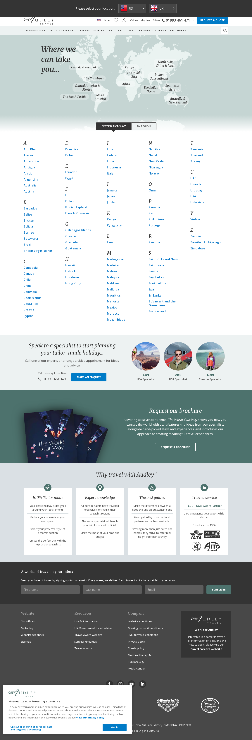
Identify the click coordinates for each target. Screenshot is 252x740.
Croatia (29, 310)
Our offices (28, 621)
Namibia (154, 149)
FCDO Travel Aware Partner (204, 506)
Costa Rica (31, 304)
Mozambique (116, 320)
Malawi (112, 271)
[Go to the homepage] (39, 20)
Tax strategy (136, 661)
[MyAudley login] (124, 20)
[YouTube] (131, 684)
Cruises (84, 30)
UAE (193, 178)
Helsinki (71, 271)
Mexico (112, 307)
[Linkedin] (142, 684)
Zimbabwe (197, 248)
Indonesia (114, 167)
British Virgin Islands (38, 251)
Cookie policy (136, 648)
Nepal (153, 155)
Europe (129, 67)
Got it (114, 727)
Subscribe (219, 589)
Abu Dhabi (31, 149)
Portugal (155, 225)
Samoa (153, 271)
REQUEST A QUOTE (212, 20)
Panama (154, 207)
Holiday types (61, 30)
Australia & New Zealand (178, 100)
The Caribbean (94, 78)
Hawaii (70, 265)
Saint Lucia (156, 265)
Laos (110, 242)
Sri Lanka (155, 295)
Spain (152, 289)
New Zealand (158, 161)
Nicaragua (156, 167)
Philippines (156, 219)
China (28, 286)
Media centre (136, 668)
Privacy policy (136, 641)
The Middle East (134, 74)
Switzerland (157, 311)
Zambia (195, 236)
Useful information (86, 621)
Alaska (28, 155)
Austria (29, 191)
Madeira (113, 265)
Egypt (69, 178)
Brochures (178, 30)
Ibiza (110, 149)
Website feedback (32, 635)
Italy (110, 173)
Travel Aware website (88, 635)
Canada (29, 274)
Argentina (31, 179)
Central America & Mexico (87, 87)
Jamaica (112, 190)
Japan (111, 196)
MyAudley (27, 628)
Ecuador (71, 172)
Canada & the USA (83, 67)
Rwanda (154, 242)
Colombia (30, 292)
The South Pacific (74, 96)
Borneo (29, 232)
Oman (153, 190)
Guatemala (73, 248)
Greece (70, 236)
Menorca (113, 301)
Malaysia (113, 277)
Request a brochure (175, 447)
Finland (70, 201)
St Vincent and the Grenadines (162, 303)
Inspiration (102, 30)
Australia (30, 185)
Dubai (69, 155)
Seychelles (156, 277)
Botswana (31, 239)
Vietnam (196, 219)
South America (100, 97)
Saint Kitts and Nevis (164, 259)
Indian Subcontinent (159, 76)
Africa (126, 84)
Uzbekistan (198, 202)
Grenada (71, 242)
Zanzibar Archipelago (205, 242)
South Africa (158, 283)
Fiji (67, 195)
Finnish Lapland (76, 207)
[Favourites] (116, 20)
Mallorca (113, 289)
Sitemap (26, 641)
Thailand (196, 155)
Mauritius (114, 295)
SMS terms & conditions (143, 635)
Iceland (112, 155)
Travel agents (83, 648)
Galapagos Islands (78, 230)
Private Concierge (152, 30)
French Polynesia (77, 213)
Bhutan (29, 221)
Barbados (30, 208)
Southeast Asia (172, 87)
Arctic (28, 173)
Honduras (72, 277)
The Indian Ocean (151, 89)
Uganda (195, 184)
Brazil (27, 245)
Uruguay (196, 190)
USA (193, 196)
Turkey (195, 161)
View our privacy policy (90, 717)
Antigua (29, 167)
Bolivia (28, 226)
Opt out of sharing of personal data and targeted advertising (31, 728)
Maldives (113, 283)
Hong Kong (73, 283)
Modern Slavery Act (140, 655)
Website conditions (140, 621)
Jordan (111, 202)
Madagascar (115, 259)
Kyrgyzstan (115, 225)
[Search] (225, 30)
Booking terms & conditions (145, 628)
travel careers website (206, 649)
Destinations (33, 30)
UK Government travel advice (93, 628)
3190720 (154, 730)
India (110, 161)
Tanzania (196, 149)
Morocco (113, 313)
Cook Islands (32, 298)
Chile (27, 280)
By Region (144, 126)
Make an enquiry (89, 377)
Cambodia (31, 268)
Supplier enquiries (85, 641)
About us (125, 30)
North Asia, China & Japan (165, 63)
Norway (154, 173)
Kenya (111, 219)
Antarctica (31, 161)
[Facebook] (109, 684)
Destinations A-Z (113, 126)
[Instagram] (120, 684)
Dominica (71, 149)
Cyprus (29, 316)
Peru (152, 213)
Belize (28, 214)
